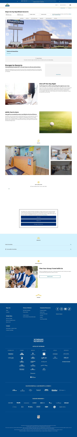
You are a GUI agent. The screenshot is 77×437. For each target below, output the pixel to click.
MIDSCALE (33, 350)
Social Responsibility (43, 319)
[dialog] (38, 218)
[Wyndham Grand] (66, 362)
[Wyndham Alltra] (44, 369)
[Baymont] (33, 369)
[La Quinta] (33, 354)
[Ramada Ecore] (33, 377)
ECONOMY (22, 350)
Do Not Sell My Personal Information (29, 316)
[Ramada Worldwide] (33, 373)
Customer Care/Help (9, 330)
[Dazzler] (44, 362)
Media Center (42, 312)
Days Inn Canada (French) (10, 320)
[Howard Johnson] (22, 365)
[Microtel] (22, 362)
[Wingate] (33, 358)
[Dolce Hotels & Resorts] (66, 358)
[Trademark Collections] (55, 358)
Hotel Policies (58, 74)
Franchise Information (43, 313)
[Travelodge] (22, 369)
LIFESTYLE (44, 350)
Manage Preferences (38, 224)
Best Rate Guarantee (26, 310)
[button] (17, 1)
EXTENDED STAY (11, 350)
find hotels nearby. (57, 14)
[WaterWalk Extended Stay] (11, 358)
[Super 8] (22, 358)
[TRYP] (44, 354)
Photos (27, 18)
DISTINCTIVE (66, 350)
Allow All (38, 217)
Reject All (38, 220)
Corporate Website (43, 310)
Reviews (55, 18)
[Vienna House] (44, 365)
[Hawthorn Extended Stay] (11, 354)
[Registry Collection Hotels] (66, 354)
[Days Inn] (22, 354)
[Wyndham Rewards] (38, 340)
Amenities (41, 18)
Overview (21, 18)
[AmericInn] (33, 365)
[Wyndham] (55, 354)
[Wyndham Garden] (33, 362)
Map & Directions (34, 18)
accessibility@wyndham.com (43, 427)
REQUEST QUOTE (50, 276)
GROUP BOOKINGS (49, 18)
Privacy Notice (25, 312)
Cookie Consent (26, 315)
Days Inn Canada (9, 318)
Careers (41, 317)
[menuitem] (56, 5)
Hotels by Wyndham (38, 346)
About (7, 310)
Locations (7, 312)
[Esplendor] (44, 358)
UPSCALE (55, 350)
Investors (41, 315)
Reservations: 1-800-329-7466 (11, 328)
